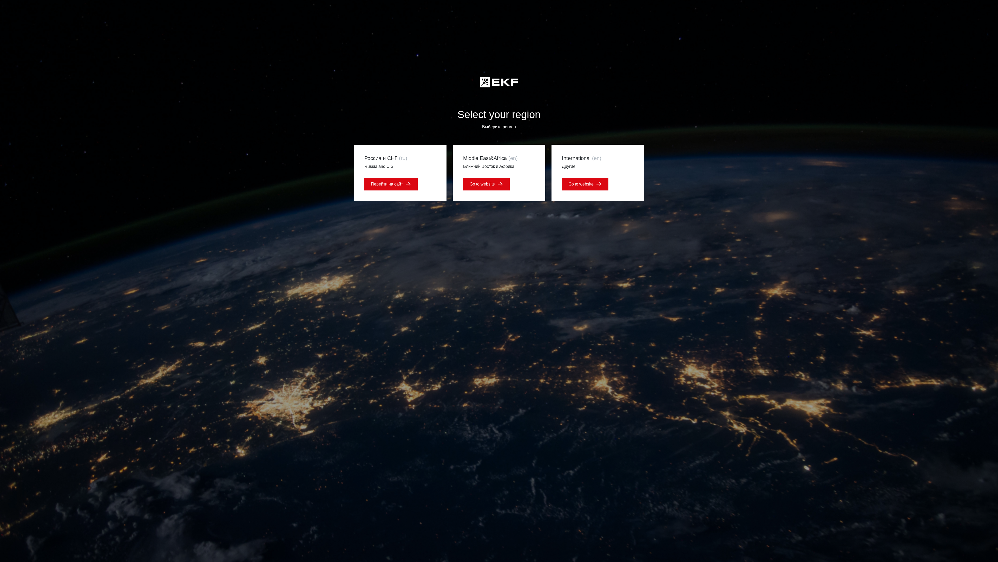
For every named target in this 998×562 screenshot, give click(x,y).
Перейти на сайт (387, 184)
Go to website (482, 184)
